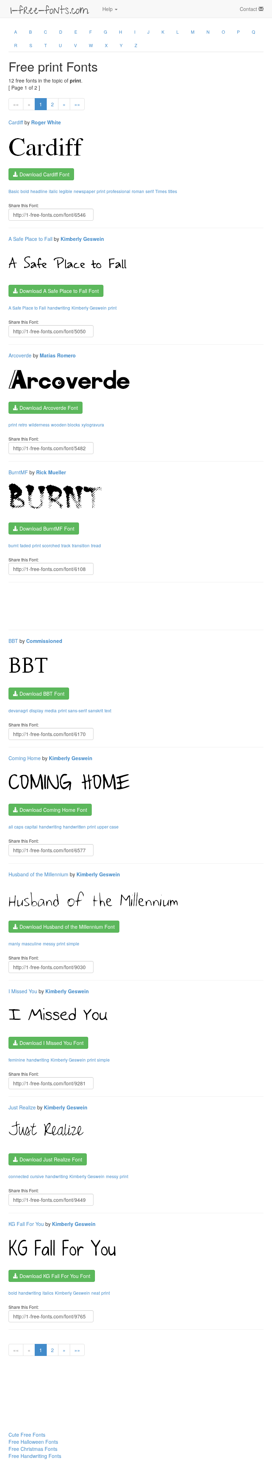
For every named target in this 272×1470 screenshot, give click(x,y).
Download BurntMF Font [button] (46, 528)
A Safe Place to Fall (30, 238)
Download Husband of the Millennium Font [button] (66, 926)
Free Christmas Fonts (32, 1448)
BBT (13, 640)
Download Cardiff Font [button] (43, 174)
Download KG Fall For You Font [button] (54, 1275)
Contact (249, 8)
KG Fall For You (26, 1223)
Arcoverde (20, 355)
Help (108, 8)
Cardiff (15, 122)
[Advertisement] (137, 605)
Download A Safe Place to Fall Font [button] (58, 290)
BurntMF (18, 472)
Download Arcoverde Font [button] (48, 407)
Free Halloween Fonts (33, 1441)
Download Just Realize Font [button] (50, 1159)
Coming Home (24, 758)
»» (77, 104)
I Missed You (22, 991)
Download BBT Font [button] (41, 693)
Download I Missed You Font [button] (51, 1042)
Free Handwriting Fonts (34, 1455)
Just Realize (22, 1107)
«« (16, 104)
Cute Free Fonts (26, 1434)
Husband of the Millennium (38, 874)
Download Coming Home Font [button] (52, 809)
